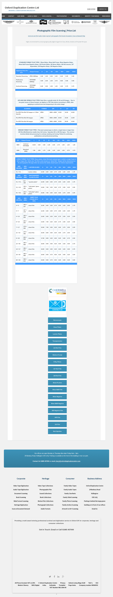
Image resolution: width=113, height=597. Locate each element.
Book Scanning (21, 497)
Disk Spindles (57, 431)
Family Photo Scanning (70, 501)
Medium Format (57, 355)
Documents (77, 16)
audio (40, 36)
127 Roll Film (57, 369)
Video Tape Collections (45, 486)
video (44, 36)
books (64, 36)
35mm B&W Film (57, 389)
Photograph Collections (45, 505)
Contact (11, 16)
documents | (69, 36)
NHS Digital (35, 585)
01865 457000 (91, 9)
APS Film (57, 417)
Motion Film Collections (45, 501)
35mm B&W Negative (57, 403)
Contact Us (102, 9)
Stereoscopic (57, 320)
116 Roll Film (57, 348)
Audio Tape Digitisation (21, 490)
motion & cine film (33, 36)
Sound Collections (46, 493)
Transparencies (57, 341)
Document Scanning (21, 493)
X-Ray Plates (57, 362)
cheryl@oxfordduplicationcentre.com (67, 461)
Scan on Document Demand (21, 509)
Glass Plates (57, 327)
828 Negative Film (57, 410)
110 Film (57, 424)
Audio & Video (33, 16)
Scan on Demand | (77, 36)
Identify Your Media (92, 16)
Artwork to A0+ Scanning (70, 509)
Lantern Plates (57, 334)
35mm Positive (57, 382)
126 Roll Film (57, 375)
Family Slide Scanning (70, 497)
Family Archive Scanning (70, 505)
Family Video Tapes (70, 486)
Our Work (20, 16)
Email (53, 530)
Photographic (63, 16)
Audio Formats (45, 509)
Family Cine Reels (70, 493)
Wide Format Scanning (21, 501)
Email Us (94, 509)
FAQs (83, 36)
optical (48, 36)
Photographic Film (46, 490)
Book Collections (45, 497)
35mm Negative (57, 396)
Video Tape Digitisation (21, 486)
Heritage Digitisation (21, 505)
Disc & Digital (47, 16)
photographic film (56, 36)
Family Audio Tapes (70, 490)
